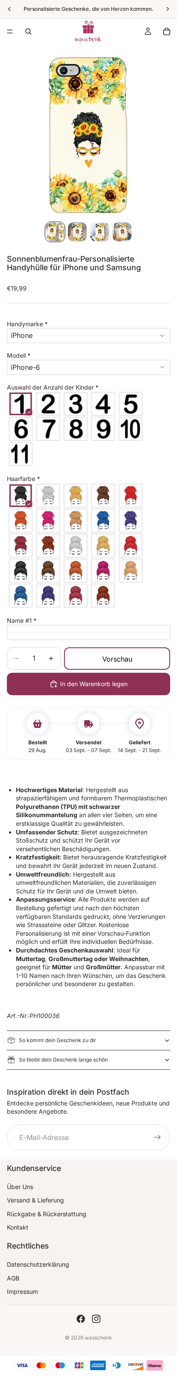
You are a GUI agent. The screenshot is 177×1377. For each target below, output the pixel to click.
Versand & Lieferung (35, 1200)
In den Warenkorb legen (94, 683)
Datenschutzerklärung (38, 1264)
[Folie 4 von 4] (122, 231)
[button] (88, 324)
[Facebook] (81, 1319)
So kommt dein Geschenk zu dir (57, 1040)
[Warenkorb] (166, 31)
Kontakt (17, 1227)
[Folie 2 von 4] (77, 231)
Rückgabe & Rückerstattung (46, 1214)
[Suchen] (28, 31)
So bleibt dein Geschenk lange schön (63, 1059)
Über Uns (20, 1186)
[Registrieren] (157, 1137)
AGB (13, 1278)
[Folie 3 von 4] (99, 231)
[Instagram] (96, 1319)
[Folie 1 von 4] (55, 231)
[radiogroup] (88, 428)
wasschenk (98, 1337)
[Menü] (10, 31)
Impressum (22, 1291)
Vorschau (117, 659)
